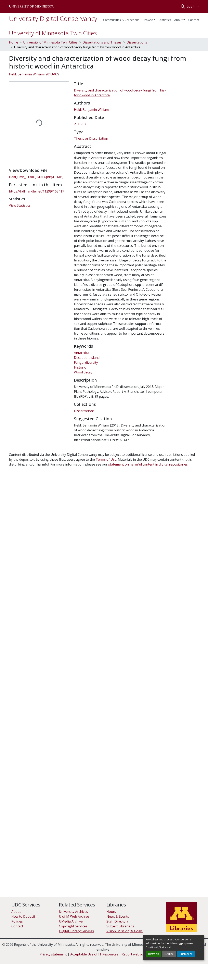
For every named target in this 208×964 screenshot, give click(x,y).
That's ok (153, 954)
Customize (186, 954)
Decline (169, 954)
